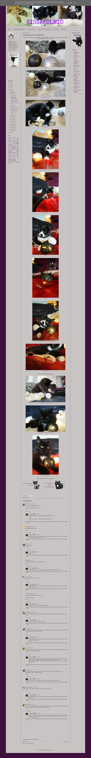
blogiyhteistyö (17, 140)
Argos (15, 138)
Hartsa (12, 148)
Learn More (69, 2)
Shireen (14, 158)
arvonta (9, 139)
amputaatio (10, 138)
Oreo (14, 155)
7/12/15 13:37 (37, 603)
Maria (27, 628)
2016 (11, 89)
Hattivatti (15, 148)
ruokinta (14, 157)
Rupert (18, 157)
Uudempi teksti (25, 741)
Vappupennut (10, 162)
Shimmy (9, 158)
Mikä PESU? (63, 29)
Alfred (18, 137)
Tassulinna (75, 60)
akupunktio (14, 137)
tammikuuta (13, 130)
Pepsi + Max (28, 503)
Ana (26, 576)
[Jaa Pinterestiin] (33, 496)
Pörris (18, 156)
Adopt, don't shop (31, 29)
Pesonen (75, 70)
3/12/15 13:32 (37, 568)
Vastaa (27, 509)
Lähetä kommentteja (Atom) (29, 743)
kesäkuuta (12, 122)
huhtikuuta (12, 125)
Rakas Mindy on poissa (77, 87)
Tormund (17, 161)
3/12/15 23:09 (36, 687)
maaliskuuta (13, 127)
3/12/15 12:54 (32, 560)
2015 (10, 90)
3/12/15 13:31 (37, 551)
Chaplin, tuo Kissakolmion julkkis (14, 107)
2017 (10, 87)
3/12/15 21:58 (30, 647)
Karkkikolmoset (14, 149)
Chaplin (26, 497)
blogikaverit (10, 140)
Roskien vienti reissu (76, 71)
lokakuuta (12, 116)
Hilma (18, 148)
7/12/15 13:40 (37, 656)
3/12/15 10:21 (34, 526)
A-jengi (9, 137)
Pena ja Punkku (28, 526)
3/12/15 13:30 (37, 534)
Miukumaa (75, 78)
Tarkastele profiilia (11, 50)
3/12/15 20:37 (30, 628)
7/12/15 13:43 (37, 713)
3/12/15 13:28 (37, 513)
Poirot (9, 156)
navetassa (9, 155)
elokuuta (12, 119)
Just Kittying (75, 55)
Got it (75, 2)
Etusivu (45, 741)
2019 (11, 84)
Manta (9, 153)
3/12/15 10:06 (32, 503)
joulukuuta (12, 92)
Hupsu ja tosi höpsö (77, 90)
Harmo (9, 148)
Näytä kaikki (81, 93)
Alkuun (9, 29)
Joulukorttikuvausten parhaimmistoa (13, 110)
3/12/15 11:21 (30, 544)
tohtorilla (14, 161)
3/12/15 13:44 (29, 576)
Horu (9, 149)
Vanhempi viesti (65, 741)
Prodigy (12, 156)
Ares (13, 138)
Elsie (13, 143)
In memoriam (56, 29)
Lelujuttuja (75, 79)
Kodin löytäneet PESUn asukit (44, 29)
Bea (18, 139)
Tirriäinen (10, 161)
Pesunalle (27, 669)
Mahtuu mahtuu (13, 105)
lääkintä (17, 152)
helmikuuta (13, 128)
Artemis (17, 138)
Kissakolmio (31, 513)
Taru (26, 544)
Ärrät (9, 163)
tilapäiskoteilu (12, 160)
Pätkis (15, 156)
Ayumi (14, 139)
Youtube (17, 162)
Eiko (11, 143)
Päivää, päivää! (75, 91)
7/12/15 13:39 (37, 637)
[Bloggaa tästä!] (30, 496)
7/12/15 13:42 (37, 694)
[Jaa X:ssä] (31, 496)
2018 (11, 86)
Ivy (10, 149)
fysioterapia (14, 146)
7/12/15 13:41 (37, 678)
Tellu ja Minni (28, 612)
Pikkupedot (75, 82)
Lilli (28, 497)
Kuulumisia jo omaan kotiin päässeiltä (14, 101)
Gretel (18, 146)
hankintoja (13, 147)
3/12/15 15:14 (36, 593)
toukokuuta (13, 124)
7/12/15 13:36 (37, 584)
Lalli (13, 152)
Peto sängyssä (76, 86)
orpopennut (17, 155)
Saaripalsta (75, 51)
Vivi (13, 162)
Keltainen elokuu (76, 52)
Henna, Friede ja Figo (29, 593)
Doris (9, 143)
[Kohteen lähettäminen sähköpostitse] (28, 496)
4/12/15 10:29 (33, 704)
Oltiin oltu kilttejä (13, 95)
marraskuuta (13, 114)
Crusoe (17, 141)
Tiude (27, 647)
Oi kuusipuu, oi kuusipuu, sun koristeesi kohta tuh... (14, 97)
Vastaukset (29, 511)
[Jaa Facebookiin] (32, 496)
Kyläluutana (12, 93)
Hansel (18, 147)
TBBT (18, 158)
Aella (12, 137)
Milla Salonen (28, 704)
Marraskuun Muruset (29, 687)
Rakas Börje (75, 75)
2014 (11, 132)
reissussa (10, 157)
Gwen (9, 147)
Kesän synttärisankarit (77, 83)
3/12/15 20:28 (33, 612)
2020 (11, 82)
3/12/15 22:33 (32, 669)
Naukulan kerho (76, 65)
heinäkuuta (13, 121)
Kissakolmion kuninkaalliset (19, 29)
